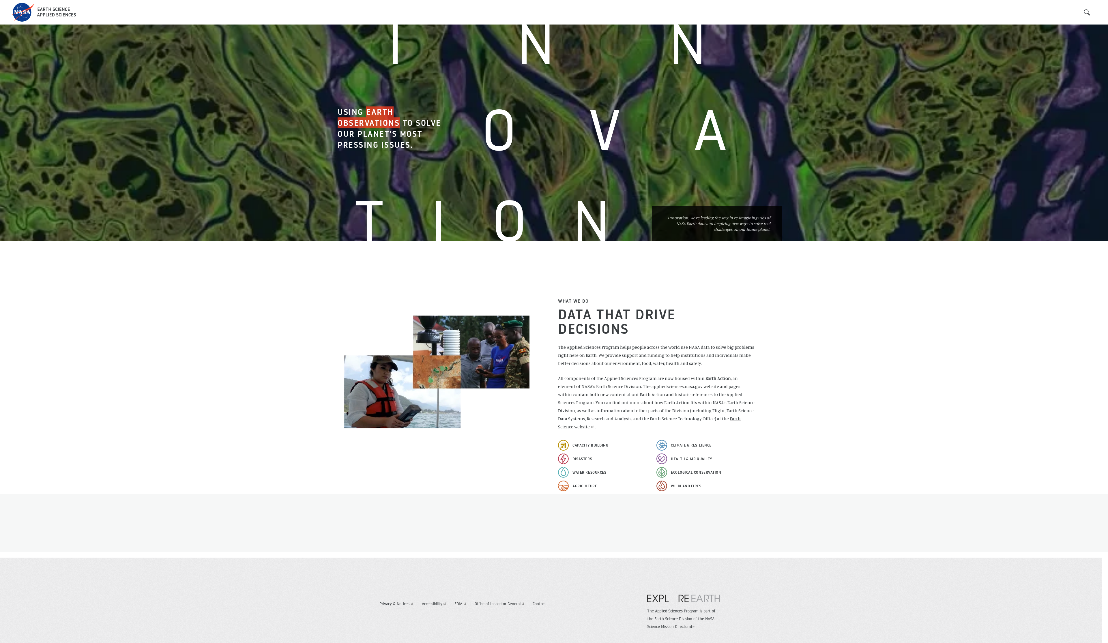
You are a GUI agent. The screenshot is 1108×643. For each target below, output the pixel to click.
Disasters (582, 458)
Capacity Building (590, 445)
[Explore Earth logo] (683, 601)
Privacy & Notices (394, 603)
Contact (539, 603)
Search (1086, 12)
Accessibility (432, 603)
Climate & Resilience (691, 445)
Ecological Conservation (696, 472)
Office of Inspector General (498, 603)
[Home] (44, 12)
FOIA (458, 603)
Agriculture (584, 485)
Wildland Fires (686, 485)
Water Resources (589, 472)
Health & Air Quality (691, 458)
